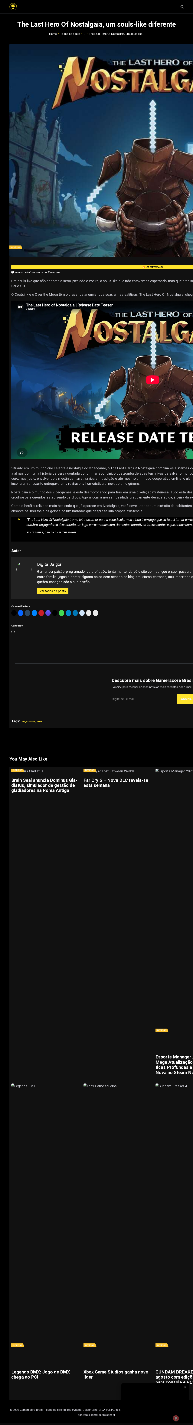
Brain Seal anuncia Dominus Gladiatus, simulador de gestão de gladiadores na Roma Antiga (44, 785)
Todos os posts (70, 34)
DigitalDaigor (49, 564)
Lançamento (28, 721)
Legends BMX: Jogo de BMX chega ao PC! (40, 1375)
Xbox (39, 721)
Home (53, 34)
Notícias (15, 247)
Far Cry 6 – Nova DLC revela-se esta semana (115, 783)
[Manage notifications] (176, 1418)
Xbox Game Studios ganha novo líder (115, 1375)
